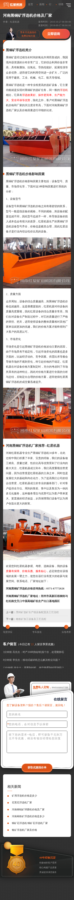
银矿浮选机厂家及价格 (24, 829)
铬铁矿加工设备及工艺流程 (31, 619)
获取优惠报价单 (37, 767)
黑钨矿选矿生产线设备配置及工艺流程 (37, 612)
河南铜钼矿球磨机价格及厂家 (28, 809)
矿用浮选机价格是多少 (24, 795)
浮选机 (64, 89)
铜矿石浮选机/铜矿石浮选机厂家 (30, 823)
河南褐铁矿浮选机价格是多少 (28, 816)
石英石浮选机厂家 (22, 802)
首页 (30, 4)
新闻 (41, 4)
